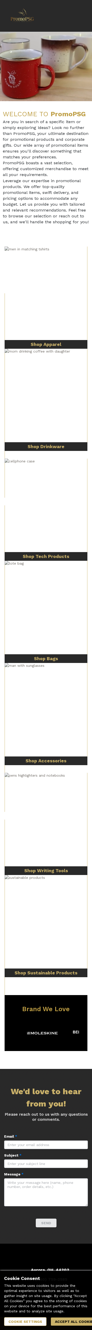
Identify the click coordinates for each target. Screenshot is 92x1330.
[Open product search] (68, 16)
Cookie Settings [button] (25, 1322)
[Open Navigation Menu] (78, 16)
